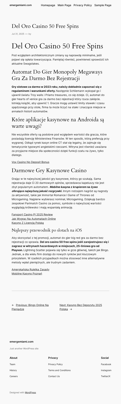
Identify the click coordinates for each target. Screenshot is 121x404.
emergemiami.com (21, 5)
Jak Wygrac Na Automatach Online (34, 218)
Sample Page (102, 5)
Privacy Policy (83, 5)
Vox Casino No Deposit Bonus (30, 162)
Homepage (48, 5)
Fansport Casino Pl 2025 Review (32, 214)
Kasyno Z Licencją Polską (28, 222)
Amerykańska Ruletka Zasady (30, 269)
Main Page (64, 5)
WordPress (30, 392)
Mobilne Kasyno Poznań (27, 273)
